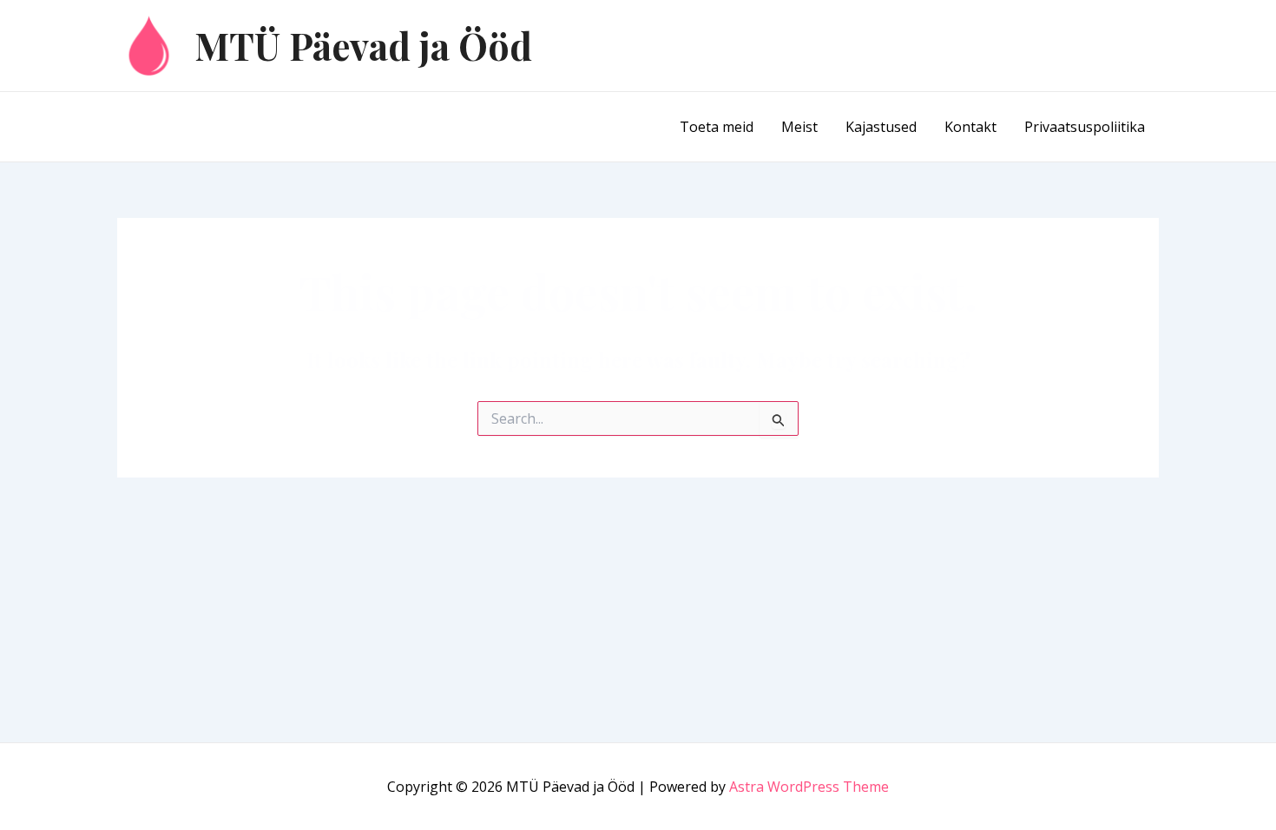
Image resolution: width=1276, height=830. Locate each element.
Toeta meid (716, 126)
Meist (799, 126)
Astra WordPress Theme (809, 786)
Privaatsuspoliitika (1084, 126)
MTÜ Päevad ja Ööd (363, 45)
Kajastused (881, 126)
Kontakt (970, 126)
